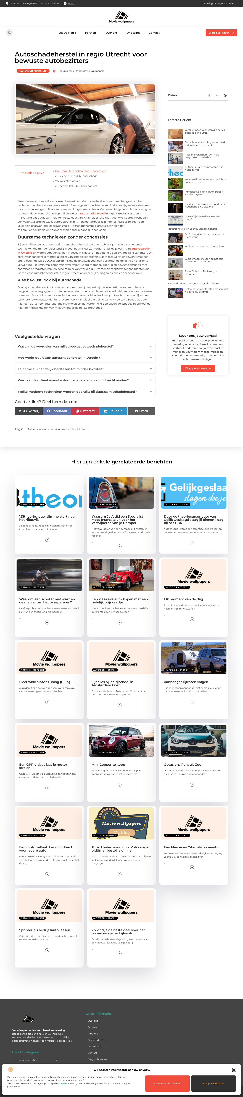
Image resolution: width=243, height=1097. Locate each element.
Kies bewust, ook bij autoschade (77, 176)
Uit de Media (95, 1046)
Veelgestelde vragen (67, 181)
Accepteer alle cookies (167, 1083)
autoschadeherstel (92, 213)
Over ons (111, 32)
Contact (154, 32)
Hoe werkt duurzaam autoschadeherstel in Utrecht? (85, 357)
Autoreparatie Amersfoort (42, 429)
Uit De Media (67, 32)
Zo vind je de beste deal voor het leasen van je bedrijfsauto (118, 931)
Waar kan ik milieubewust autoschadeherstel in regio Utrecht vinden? (85, 380)
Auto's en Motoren (33, 70)
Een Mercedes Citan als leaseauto (191, 847)
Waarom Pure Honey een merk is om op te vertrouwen (206, 180)
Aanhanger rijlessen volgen (186, 682)
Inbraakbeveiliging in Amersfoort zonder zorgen (204, 193)
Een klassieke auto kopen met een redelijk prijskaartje (120, 600)
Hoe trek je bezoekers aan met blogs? (202, 218)
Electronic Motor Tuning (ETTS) (44, 682)
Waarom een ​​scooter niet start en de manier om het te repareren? (47, 600)
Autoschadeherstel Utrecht (73, 429)
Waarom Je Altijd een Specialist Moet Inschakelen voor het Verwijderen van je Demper (117, 520)
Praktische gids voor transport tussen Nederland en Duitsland (206, 205)
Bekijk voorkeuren (213, 1083)
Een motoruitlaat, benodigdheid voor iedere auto (45, 848)
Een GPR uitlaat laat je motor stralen (43, 766)
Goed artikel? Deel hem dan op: (77, 186)
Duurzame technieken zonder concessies (80, 171)
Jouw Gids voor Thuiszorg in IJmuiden (201, 272)
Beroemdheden (97, 1040)
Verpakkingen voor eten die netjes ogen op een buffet (205, 131)
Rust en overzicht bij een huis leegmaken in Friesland (202, 156)
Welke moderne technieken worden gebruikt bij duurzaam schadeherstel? (85, 391)
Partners (91, 32)
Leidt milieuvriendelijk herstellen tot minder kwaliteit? (85, 369)
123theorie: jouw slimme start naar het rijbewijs (204, 168)
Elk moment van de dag (183, 599)
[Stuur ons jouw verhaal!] (198, 324)
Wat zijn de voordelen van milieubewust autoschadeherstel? (85, 346)
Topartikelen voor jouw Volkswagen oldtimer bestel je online (121, 848)
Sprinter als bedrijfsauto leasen (44, 930)
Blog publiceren (97, 1059)
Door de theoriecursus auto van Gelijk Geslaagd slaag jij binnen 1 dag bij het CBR (193, 520)
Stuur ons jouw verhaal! (198, 336)
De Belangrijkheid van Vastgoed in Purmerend (205, 235)
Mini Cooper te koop (108, 765)
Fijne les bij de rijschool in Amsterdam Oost (112, 683)
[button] (234, 1070)
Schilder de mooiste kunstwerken (204, 246)
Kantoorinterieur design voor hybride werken (194, 283)
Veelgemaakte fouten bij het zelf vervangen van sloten (204, 260)
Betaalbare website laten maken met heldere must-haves (206, 290)
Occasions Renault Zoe (182, 765)
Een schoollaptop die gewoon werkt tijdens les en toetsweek (205, 143)
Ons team (133, 32)
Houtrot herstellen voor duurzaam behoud (192, 228)
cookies (63, 1083)
